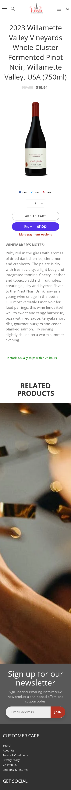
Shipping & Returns (15, 770)
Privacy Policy (11, 760)
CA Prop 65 (10, 765)
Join (58, 712)
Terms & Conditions (15, 755)
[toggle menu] (4, 8)
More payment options (35, 234)
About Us (8, 750)
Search (7, 745)
